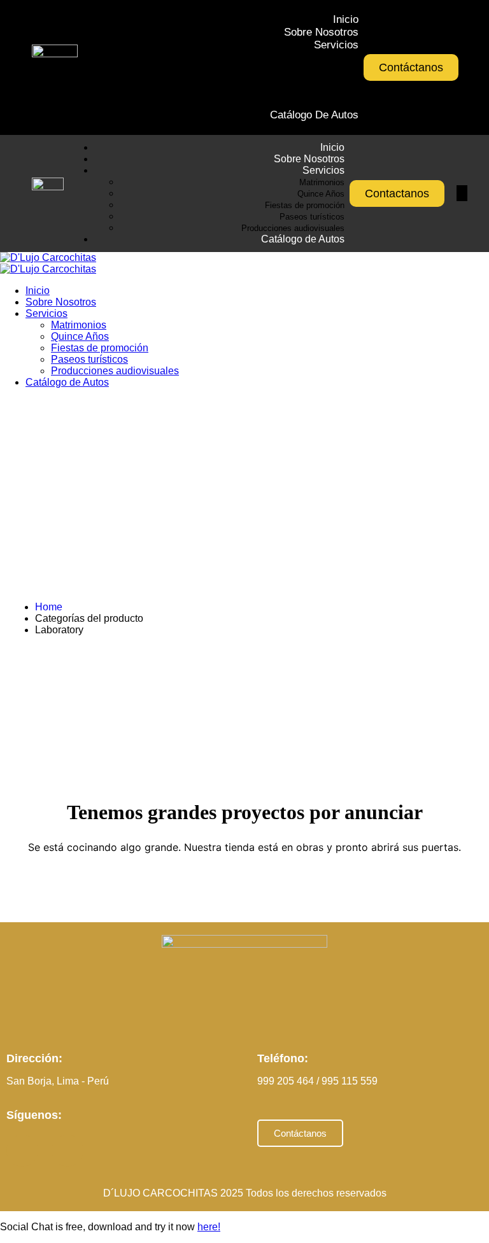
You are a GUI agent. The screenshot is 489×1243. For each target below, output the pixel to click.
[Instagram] (67, 1151)
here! (208, 1226)
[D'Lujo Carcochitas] (48, 257)
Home (48, 606)
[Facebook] (22, 1151)
